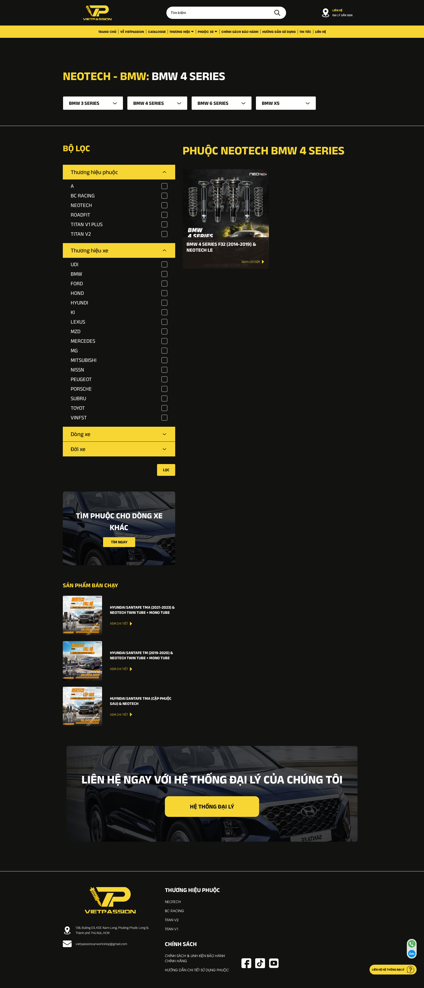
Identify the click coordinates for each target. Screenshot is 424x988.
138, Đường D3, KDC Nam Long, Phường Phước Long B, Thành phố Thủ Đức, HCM (112, 930)
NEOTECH (173, 901)
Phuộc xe (205, 31)
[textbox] (93, 103)
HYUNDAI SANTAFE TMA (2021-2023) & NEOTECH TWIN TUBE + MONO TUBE (142, 610)
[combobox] (93, 103)
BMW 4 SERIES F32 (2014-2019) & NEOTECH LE (221, 247)
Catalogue (157, 31)
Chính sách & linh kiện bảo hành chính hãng (195, 958)
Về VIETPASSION (132, 31)
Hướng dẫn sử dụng (279, 31)
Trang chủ (107, 31)
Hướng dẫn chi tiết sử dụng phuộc (197, 969)
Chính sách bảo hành (239, 31)
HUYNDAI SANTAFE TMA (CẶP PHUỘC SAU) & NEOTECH (140, 701)
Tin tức (305, 31)
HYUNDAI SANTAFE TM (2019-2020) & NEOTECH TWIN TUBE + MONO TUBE (141, 655)
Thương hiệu (180, 31)
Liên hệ (320, 31)
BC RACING (174, 910)
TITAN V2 (172, 919)
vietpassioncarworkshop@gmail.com (101, 944)
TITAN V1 (172, 928)
